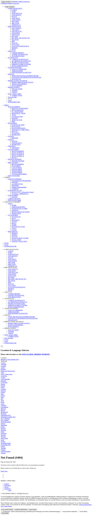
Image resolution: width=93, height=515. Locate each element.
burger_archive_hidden (14, 94)
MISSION (15, 48)
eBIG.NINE (15, 21)
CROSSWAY (16, 148)
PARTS (10, 203)
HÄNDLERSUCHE (14, 102)
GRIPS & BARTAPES (18, 207)
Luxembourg (4, 407)
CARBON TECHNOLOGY (20, 59)
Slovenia (3, 436)
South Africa (4, 438)
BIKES (6, 105)
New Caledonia (5, 418)
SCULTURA (15, 44)
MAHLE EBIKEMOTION (20, 66)
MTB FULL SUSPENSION (20, 108)
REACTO (15, 43)
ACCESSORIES (13, 215)
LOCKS (14, 230)
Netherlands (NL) (6, 415)
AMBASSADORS (17, 71)
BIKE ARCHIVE (13, 162)
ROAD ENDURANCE (19, 128)
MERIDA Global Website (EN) (10, 359)
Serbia (2, 432)
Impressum (7, 485)
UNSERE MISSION (18, 53)
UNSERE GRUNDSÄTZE (20, 54)
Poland (3, 427)
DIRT (13, 41)
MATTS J (14, 157)
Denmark (3, 381)
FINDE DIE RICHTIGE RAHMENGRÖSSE (25, 76)
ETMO (14, 11)
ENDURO (15, 118)
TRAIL (14, 115)
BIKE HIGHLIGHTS (14, 26)
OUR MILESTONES (18, 56)
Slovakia (3, 435)
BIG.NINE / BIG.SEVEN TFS (21, 38)
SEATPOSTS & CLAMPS (19, 208)
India (2, 394)
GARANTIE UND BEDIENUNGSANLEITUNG (26, 77)
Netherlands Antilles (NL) (8, 417)
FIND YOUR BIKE (14, 176)
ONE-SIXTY (16, 30)
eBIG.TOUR (15, 23)
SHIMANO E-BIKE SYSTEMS (21, 64)
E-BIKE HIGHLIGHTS (15, 8)
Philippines (4, 425)
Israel (2, 397)
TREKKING (12, 146)
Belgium (3, 369)
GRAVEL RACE (17, 143)
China (2, 372)
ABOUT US (11, 51)
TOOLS (14, 228)
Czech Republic (5, 379)
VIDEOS (14, 92)
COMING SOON (17, 95)
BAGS (14, 218)
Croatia (3, 377)
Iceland (3, 392)
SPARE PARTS (16, 213)
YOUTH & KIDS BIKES (19, 174)
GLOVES (15, 236)
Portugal (3, 428)
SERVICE (11, 74)
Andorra (3, 363)
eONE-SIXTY (16, 18)
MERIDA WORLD (14, 87)
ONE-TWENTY (16, 28)
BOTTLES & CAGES (18, 226)
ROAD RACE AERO (18, 125)
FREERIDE (15, 185)
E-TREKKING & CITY (15, 190)
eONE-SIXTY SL (17, 13)
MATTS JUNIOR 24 (18, 153)
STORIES (15, 90)
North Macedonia (6, 422)
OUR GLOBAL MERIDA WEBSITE (36, 354)
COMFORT (15, 189)
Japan (2, 400)
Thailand (3, 448)
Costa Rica (4, 376)
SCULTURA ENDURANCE (20, 46)
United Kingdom (5, 451)
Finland (3, 386)
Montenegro (4, 412)
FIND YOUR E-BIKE (14, 200)
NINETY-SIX (16, 34)
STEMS (14, 205)
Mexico (3, 410)
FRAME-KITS (16, 134)
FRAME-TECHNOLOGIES (20, 62)
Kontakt (6, 484)
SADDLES (15, 210)
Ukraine (3, 450)
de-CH (6, 340)
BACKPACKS (16, 217)
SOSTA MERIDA (17, 85)
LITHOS (14, 10)
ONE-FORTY (16, 33)
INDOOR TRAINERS (14, 159)
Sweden (3, 441)
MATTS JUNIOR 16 (18, 156)
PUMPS (14, 225)
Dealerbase (7, 489)
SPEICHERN (4, 513)
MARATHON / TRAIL (19, 113)
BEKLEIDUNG (13, 231)
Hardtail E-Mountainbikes (19, 187)
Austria (3, 368)
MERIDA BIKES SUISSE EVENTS (22, 82)
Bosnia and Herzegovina (8, 371)
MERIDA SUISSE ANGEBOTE (17, 80)
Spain (2, 440)
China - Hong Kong (6, 374)
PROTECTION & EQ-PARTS (21, 212)
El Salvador (4, 382)
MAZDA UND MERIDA (19, 84)
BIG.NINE (15, 36)
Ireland (3, 395)
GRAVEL (11, 139)
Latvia (2, 404)
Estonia (3, 384)
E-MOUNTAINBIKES (15, 179)
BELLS (14, 223)
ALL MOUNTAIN (17, 116)
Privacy (6, 487)
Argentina (3, 364)
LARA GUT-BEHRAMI (19, 69)
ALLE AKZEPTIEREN (7, 509)
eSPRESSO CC (16, 25)
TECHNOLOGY (13, 57)
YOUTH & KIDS (13, 149)
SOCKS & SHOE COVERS (20, 238)
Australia (3, 366)
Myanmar (3, 413)
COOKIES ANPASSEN (21, 509)
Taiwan (3, 446)
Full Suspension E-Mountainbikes (21, 180)
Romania (3, 430)
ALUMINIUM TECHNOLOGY (21, 61)
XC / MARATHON (17, 111)
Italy (2, 399)
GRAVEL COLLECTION (19, 241)
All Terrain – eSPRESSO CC (20, 194)
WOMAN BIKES (17, 172)
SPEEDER (15, 138)
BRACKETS (15, 220)
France (3, 387)
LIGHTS (14, 221)
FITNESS (11, 136)
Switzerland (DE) (6, 443)
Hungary (3, 390)
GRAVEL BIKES (17, 169)
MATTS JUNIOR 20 (18, 154)
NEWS (6, 243)
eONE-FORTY (16, 20)
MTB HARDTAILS (18, 110)
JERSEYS (15, 233)
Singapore (4, 433)
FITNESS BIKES (17, 171)
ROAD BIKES (12, 123)
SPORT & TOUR (17, 120)
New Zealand (5, 420)
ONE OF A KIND (17, 89)
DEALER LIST (16, 79)
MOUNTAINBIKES (14, 107)
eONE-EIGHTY (16, 15)
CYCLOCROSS (16, 167)
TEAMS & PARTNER (14, 67)
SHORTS (14, 235)
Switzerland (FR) (6, 445)
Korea (2, 402)
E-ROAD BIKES (13, 195)
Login (9, 100)
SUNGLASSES (16, 240)
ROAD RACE (16, 126)
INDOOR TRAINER (18, 161)
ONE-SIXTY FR (17, 31)
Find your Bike (12, 97)
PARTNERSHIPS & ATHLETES (21, 72)
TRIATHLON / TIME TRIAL (20, 130)
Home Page (4, 471)
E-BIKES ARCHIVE (14, 198)
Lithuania (3, 405)
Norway (3, 423)
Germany (3, 389)
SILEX (14, 49)
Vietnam (3, 453)
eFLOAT (14, 16)
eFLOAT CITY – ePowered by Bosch (23, 192)
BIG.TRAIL (15, 39)
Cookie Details (32, 509)
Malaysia (3, 409)
